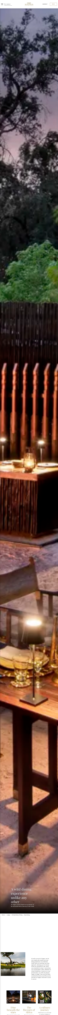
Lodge (8, 915)
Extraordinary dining (17, 915)
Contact (45, 4)
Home (3, 915)
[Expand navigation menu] (2, 4)
